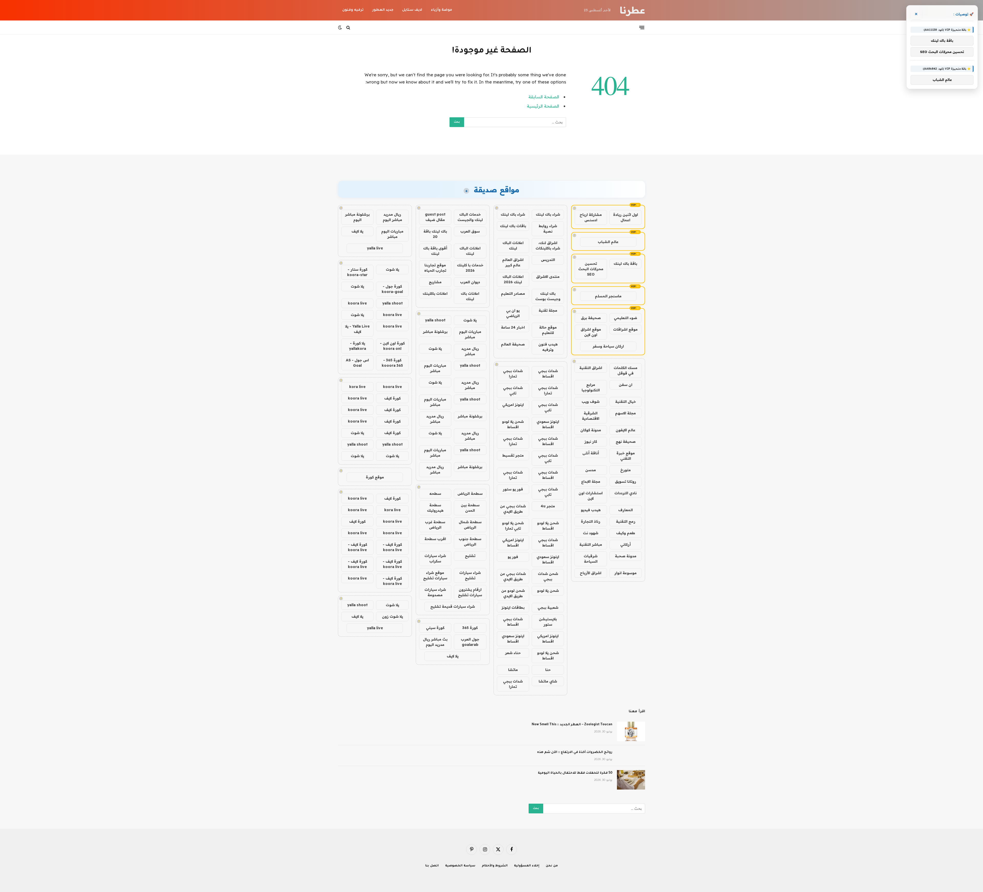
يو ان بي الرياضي (513, 313)
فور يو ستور (513, 489)
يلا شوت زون (392, 616)
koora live (357, 303)
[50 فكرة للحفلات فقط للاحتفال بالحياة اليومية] (631, 780)
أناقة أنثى (590, 453)
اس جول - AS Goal (357, 363)
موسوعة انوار (625, 573)
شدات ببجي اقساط (548, 374)
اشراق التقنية (590, 367)
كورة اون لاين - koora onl (392, 346)
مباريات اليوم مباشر (470, 334)
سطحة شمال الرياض (470, 525)
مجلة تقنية (548, 310)
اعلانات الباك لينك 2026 (513, 279)
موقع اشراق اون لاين (591, 332)
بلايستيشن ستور (548, 622)
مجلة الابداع (590, 481)
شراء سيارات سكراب (435, 558)
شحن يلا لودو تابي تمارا (513, 526)
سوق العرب (470, 231)
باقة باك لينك (625, 263)
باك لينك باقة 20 (435, 234)
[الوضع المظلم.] (340, 27)
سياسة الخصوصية (460, 866)
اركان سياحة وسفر (608, 346)
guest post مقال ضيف (435, 217)
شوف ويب (591, 401)
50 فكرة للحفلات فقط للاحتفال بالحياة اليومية (575, 773)
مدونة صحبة (625, 556)
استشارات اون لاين (591, 496)
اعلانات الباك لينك (513, 245)
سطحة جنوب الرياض (470, 542)
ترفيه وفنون (353, 10)
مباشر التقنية (590, 544)
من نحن (552, 866)
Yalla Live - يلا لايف (357, 329)
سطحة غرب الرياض (435, 525)
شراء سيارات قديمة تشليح (452, 606)
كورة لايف (392, 398)
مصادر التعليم (513, 293)
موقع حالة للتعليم (548, 330)
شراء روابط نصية (548, 229)
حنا (548, 669)
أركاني (625, 544)
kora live (357, 386)
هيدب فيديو (591, 510)
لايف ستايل (412, 10)
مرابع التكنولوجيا (591, 387)
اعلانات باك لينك (470, 296)
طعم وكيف (625, 533)
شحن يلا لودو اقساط (513, 424)
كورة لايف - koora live (392, 547)
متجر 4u (548, 506)
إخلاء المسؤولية (526, 866)
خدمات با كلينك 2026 (470, 268)
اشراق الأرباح (590, 573)
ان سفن (625, 384)
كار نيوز (590, 441)
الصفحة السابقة (543, 96)
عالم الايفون (625, 430)
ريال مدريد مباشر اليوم (392, 217)
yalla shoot (435, 320)
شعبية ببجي (548, 607)
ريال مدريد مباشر (470, 351)
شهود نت (590, 533)
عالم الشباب (608, 241)
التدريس (548, 259)
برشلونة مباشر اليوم (357, 217)
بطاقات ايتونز (513, 607)
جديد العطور (382, 10)
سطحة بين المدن (470, 508)
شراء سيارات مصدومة (435, 592)
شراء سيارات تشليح (470, 575)
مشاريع (435, 282)
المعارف (625, 510)
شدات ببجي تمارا (513, 374)
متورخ (625, 470)
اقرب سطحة (435, 539)
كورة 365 (470, 627)
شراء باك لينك (548, 214)
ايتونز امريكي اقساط (513, 543)
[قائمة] (641, 27)
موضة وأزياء (441, 10)
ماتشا (513, 669)
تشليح (470, 555)
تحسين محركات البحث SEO (590, 269)
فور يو (513, 556)
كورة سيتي (435, 627)
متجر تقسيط (513, 455)
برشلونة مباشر (435, 331)
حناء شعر (513, 652)
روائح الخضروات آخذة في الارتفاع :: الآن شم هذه (574, 752)
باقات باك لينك (513, 226)
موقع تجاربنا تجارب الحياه (435, 268)
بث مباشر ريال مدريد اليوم (435, 642)
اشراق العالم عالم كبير (512, 262)
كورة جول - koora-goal (392, 289)
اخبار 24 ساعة (513, 327)
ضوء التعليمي (625, 318)
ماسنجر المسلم (608, 296)
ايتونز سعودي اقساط (548, 424)
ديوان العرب (470, 282)
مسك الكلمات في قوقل (625, 370)
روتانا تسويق (625, 481)
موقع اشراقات (625, 329)
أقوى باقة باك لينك (435, 251)
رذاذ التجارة (590, 521)
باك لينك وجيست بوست (547, 296)
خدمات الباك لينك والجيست (470, 217)
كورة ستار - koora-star (357, 272)
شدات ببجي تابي (513, 390)
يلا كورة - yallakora (357, 346)
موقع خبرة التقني (625, 456)
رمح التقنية (625, 521)
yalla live (375, 248)
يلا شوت (470, 320)
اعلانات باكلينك (435, 293)
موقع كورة (375, 477)
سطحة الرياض (470, 493)
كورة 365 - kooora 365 (392, 363)
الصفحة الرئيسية (543, 106)
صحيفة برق (591, 318)
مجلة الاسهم (625, 413)
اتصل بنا (432, 866)
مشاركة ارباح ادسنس (591, 217)
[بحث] (348, 27)
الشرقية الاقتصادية (590, 416)
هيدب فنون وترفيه (548, 347)
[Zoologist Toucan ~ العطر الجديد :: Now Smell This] (631, 731)
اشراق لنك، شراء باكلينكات (548, 245)
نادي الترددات (625, 493)
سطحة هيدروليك (435, 508)
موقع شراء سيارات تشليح (435, 575)
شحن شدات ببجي (548, 576)
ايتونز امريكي (513, 404)
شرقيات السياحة (590, 559)
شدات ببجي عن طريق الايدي (513, 509)
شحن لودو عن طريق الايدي (513, 593)
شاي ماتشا (548, 681)
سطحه (435, 493)
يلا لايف (452, 656)
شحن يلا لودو (548, 590)
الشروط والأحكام (495, 866)
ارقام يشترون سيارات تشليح (470, 592)
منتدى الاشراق (548, 276)
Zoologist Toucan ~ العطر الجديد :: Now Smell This (572, 725)
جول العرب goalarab (470, 642)
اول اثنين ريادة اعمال (625, 217)
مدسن (590, 470)
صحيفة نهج (626, 441)
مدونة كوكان (590, 430)
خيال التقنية (625, 401)
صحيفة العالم (513, 344)
